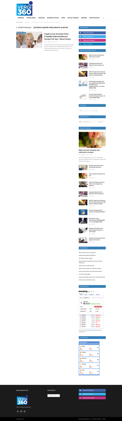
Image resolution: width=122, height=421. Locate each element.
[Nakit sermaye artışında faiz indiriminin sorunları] (92, 140)
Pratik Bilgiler (94, 18)
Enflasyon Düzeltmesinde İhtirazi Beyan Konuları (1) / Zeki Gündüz (96, 230)
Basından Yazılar (53, 18)
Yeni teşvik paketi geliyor (84, 274)
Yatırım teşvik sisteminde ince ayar (97, 174)
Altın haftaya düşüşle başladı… (86, 258)
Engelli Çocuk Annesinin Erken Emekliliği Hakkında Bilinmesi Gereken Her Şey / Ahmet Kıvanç (57, 36)
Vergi (63, 18)
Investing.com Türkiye (92, 330)
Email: (80, 121)
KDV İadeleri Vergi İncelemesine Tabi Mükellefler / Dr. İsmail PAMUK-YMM (97, 220)
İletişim (104, 419)
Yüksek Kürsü (31, 18)
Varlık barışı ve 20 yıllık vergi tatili (86, 265)
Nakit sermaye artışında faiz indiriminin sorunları (96, 55)
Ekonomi (84, 18)
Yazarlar (41, 18)
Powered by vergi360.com (84, 419)
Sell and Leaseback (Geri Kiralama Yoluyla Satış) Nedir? (97, 211)
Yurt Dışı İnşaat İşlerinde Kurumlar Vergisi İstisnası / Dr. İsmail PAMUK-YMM (97, 96)
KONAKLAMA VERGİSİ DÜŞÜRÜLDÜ (87, 255)
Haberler (21, 18)
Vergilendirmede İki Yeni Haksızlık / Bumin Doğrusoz (96, 64)
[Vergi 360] (25, 7)
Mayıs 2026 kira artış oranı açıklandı (87, 252)
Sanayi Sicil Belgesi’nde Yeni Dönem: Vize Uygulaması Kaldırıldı (96, 184)
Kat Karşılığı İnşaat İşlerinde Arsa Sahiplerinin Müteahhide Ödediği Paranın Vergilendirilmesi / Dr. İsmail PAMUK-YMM (97, 85)
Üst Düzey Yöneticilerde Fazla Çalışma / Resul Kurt (97, 239)
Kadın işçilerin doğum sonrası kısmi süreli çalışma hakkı (92, 277)
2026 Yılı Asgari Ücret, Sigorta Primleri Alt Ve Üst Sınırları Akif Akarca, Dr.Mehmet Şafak (97, 73)
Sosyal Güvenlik (73, 18)
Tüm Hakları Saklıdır (96, 419)
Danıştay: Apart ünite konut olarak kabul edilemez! (96, 166)
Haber (48, 41)
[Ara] (103, 18)
